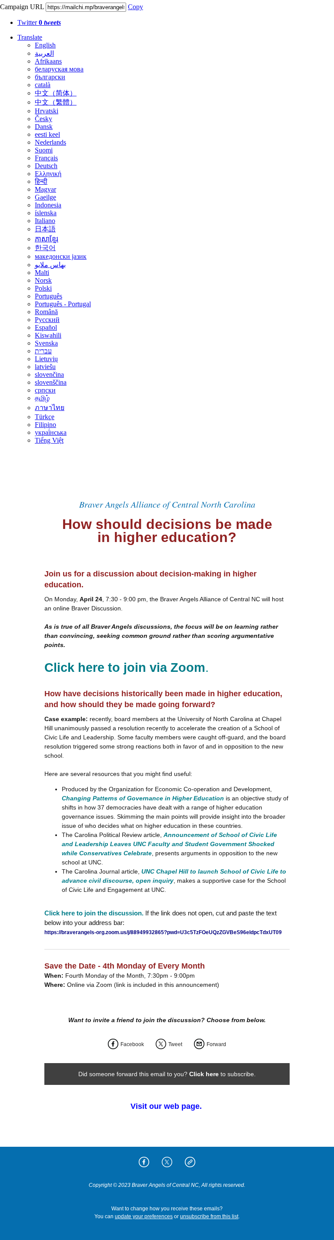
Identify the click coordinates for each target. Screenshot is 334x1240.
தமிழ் (42, 398)
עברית (43, 351)
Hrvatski (46, 111)
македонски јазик (61, 256)
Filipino (45, 424)
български (50, 77)
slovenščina (51, 382)
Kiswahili (48, 335)
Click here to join (95, 667)
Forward (216, 1044)
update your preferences (144, 1216)
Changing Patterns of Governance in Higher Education (143, 798)
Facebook (132, 1044)
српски (45, 390)
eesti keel (47, 134)
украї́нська (51, 432)
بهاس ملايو (50, 264)
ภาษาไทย (49, 407)
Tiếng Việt (49, 440)
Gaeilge (45, 197)
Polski (43, 288)
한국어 (45, 247)
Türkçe (44, 416)
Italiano (45, 220)
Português (48, 296)
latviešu (45, 366)
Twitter (39, 22)
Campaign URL (22, 6)
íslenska (46, 213)
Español (46, 327)
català (42, 84)
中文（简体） (56, 93)
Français (46, 158)
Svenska (46, 343)
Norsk (43, 280)
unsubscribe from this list (209, 1216)
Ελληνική (48, 173)
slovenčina (49, 374)
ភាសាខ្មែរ (46, 239)
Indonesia (48, 205)
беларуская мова (59, 69)
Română (46, 311)
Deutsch (46, 165)
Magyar (45, 189)
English (45, 45)
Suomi (44, 150)
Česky (43, 118)
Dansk (44, 126)
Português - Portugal (63, 304)
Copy (135, 6)
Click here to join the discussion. (94, 913)
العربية (44, 53)
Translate (29, 37)
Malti (42, 272)
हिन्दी (41, 181)
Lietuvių (46, 359)
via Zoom (175, 667)
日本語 (45, 229)
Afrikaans (48, 61)
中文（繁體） (56, 102)
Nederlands (50, 142)
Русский (47, 319)
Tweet (175, 1044)
